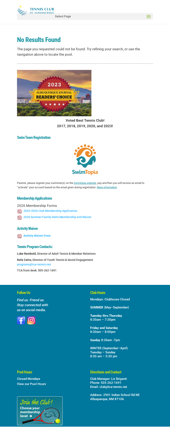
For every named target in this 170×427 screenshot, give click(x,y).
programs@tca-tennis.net (34, 264)
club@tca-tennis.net (113, 387)
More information (107, 187)
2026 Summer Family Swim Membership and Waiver (57, 217)
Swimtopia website (85, 183)
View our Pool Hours (31, 384)
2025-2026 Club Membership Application (50, 210)
